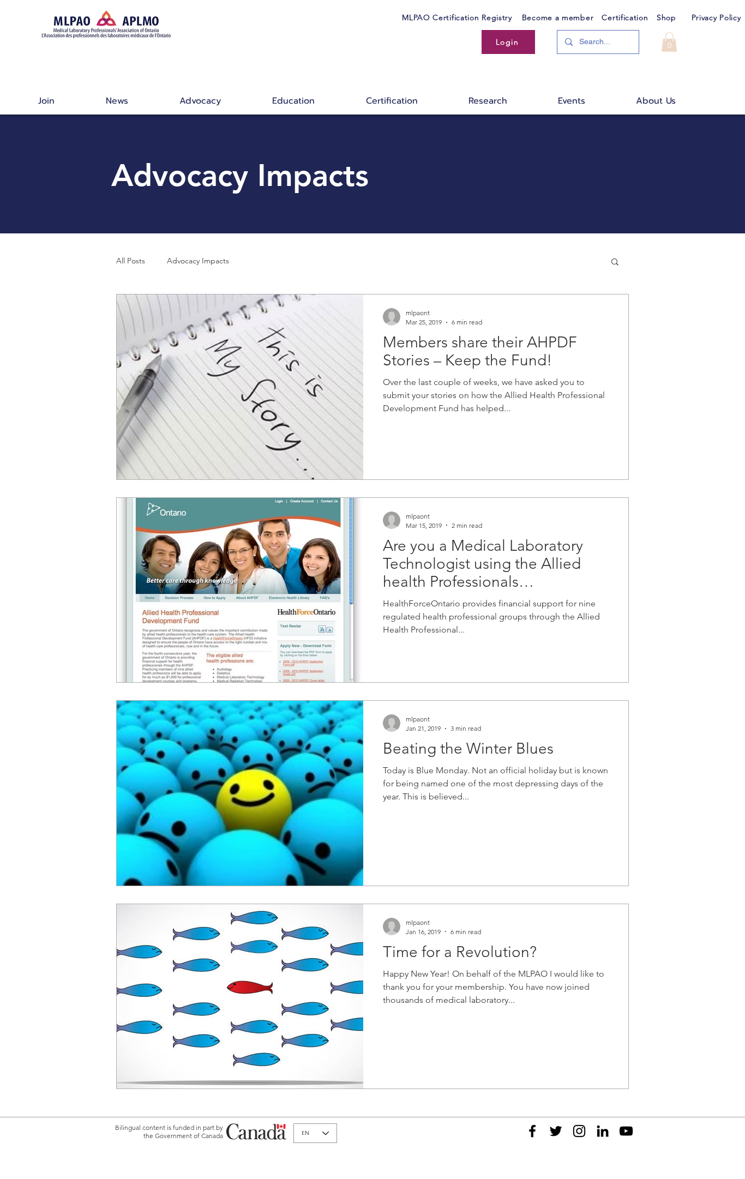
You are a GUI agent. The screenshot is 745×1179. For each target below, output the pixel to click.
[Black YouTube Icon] (626, 1131)
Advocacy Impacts (198, 261)
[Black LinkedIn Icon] (602, 1131)
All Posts (130, 261)
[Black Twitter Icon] (556, 1131)
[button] (669, 42)
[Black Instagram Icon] (579, 1131)
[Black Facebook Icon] (532, 1131)
